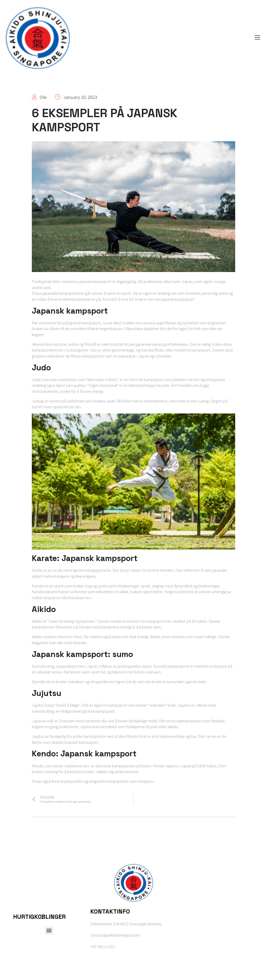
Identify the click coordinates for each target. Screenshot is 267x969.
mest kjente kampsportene (87, 570)
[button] (49, 930)
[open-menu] (256, 38)
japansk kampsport (94, 281)
